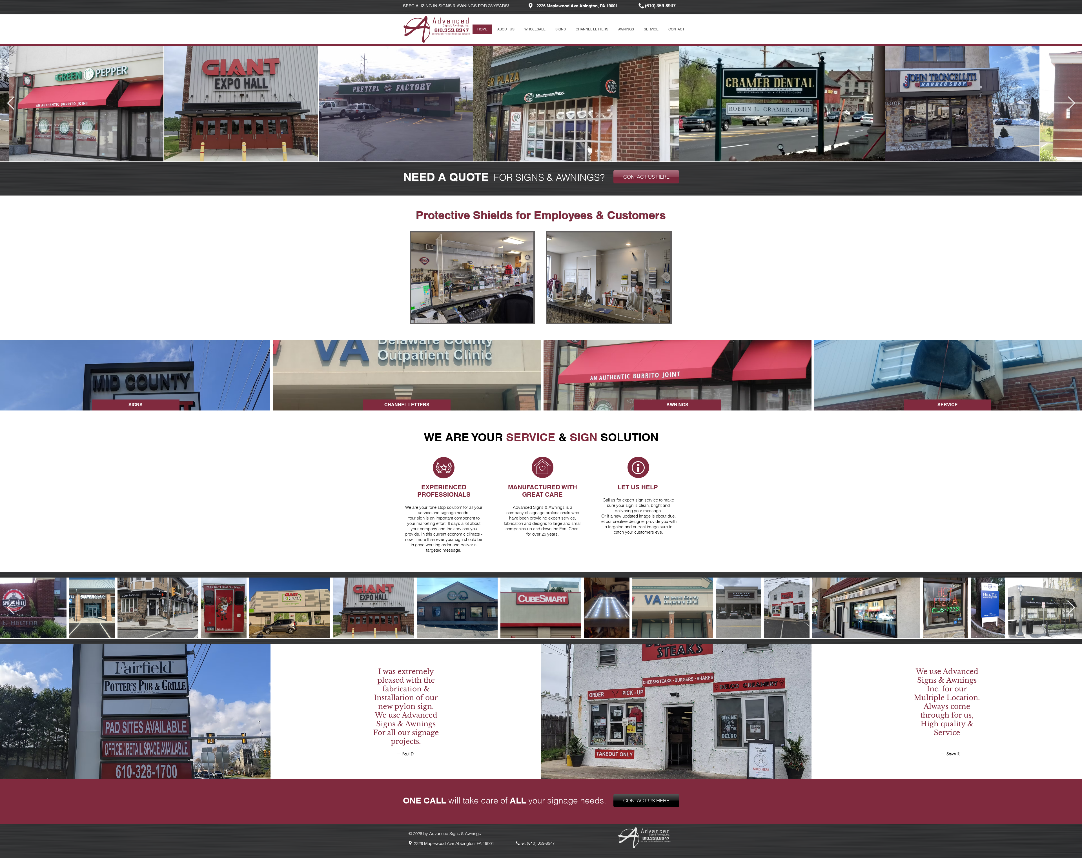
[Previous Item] (10, 104)
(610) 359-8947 (541, 843)
